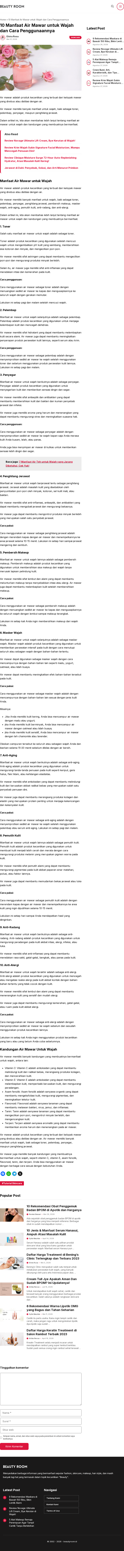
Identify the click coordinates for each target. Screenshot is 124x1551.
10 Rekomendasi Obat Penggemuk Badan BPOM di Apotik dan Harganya (54, 1208)
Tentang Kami (53, 1498)
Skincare (75, 37)
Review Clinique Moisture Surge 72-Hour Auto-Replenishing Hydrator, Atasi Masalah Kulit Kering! (40, 159)
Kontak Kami (52, 1504)
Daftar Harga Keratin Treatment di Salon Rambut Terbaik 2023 (52, 1332)
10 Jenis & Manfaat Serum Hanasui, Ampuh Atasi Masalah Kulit (52, 1232)
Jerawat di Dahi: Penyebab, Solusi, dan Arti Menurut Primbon (41, 167)
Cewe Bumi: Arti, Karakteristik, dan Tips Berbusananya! (105, 72)
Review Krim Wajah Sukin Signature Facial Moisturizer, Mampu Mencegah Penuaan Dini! (108, 84)
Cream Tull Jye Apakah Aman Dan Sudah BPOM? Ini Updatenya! (52, 1281)
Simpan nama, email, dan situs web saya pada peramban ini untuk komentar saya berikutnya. (39, 1437)
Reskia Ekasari (35, 1214)
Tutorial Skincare (12, 1183)
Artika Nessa (34, 1287)
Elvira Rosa (33, 1263)
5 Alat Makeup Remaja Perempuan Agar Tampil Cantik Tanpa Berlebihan (106, 62)
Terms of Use (53, 1511)
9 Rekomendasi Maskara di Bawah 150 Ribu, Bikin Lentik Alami (108, 41)
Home (3, 19)
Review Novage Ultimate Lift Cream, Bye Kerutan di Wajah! (40, 140)
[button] (112, 6)
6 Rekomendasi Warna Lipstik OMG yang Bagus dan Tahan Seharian (52, 1308)
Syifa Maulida (34, 1238)
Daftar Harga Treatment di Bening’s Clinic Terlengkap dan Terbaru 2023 (53, 1256)
